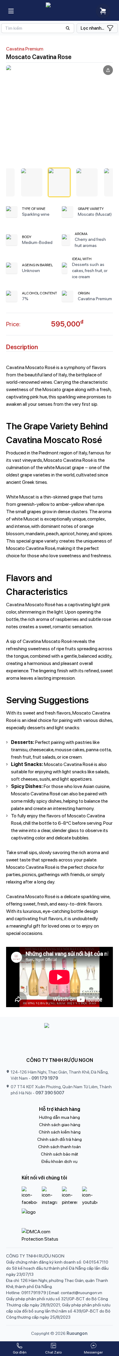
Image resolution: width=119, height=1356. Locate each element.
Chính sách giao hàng (59, 1124)
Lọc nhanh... (92, 28)
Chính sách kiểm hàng (60, 1132)
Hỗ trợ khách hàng (59, 1109)
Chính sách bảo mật (59, 1154)
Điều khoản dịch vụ (59, 1161)
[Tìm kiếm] (37, 28)
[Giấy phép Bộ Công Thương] (59, 1217)
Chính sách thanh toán (59, 1146)
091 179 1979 (44, 1078)
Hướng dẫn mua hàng (59, 1117)
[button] (31, 182)
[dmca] (59, 1235)
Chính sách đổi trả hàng (59, 1139)
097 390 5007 (49, 1092)
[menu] (11, 11)
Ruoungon (77, 1333)
